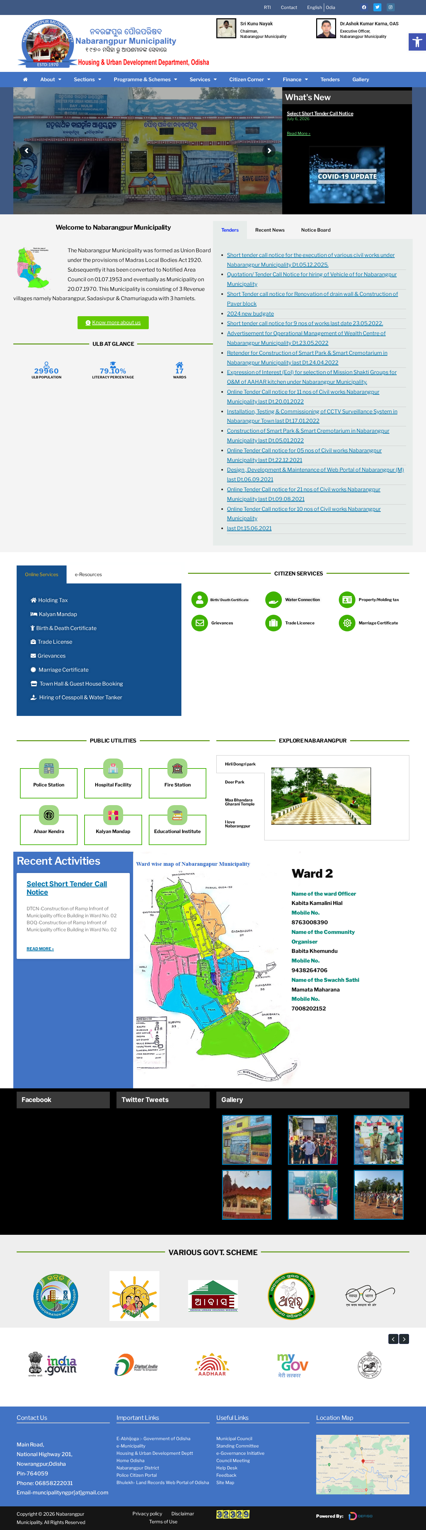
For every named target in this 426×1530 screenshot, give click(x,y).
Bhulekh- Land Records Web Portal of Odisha (162, 1482)
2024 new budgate (250, 314)
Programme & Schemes (142, 80)
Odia (330, 7)
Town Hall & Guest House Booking (81, 684)
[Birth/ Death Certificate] (199, 599)
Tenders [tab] (230, 230)
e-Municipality (130, 1445)
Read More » (299, 133)
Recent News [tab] (270, 230)
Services (200, 80)
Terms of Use (163, 1521)
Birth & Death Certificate (66, 628)
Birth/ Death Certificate (229, 600)
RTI (267, 7)
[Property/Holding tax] (347, 599)
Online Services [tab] (41, 574)
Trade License (55, 642)
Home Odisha (130, 1460)
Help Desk (226, 1467)
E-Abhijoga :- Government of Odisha (153, 1438)
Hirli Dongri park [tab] (240, 764)
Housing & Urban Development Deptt (154, 1453)
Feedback (226, 1475)
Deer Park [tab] (234, 781)
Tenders (330, 80)
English (314, 7)
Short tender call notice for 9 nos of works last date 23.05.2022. (305, 323)
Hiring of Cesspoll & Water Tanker (80, 697)
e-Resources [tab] (88, 574)
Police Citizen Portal (136, 1475)
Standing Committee (237, 1445)
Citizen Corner (246, 80)
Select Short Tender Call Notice (320, 113)
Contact (289, 7)
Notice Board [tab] (315, 230)
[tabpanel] (313, 392)
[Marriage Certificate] (347, 623)
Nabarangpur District (137, 1467)
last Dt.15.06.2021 (249, 528)
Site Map (225, 1482)
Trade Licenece (300, 622)
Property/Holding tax (379, 599)
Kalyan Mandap (58, 614)
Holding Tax (53, 600)
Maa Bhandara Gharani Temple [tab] (240, 801)
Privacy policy (147, 1513)
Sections (84, 80)
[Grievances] (199, 623)
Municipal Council (234, 1438)
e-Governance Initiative (240, 1453)
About (47, 80)
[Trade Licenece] (273, 623)
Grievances (52, 656)
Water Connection (302, 599)
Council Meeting (233, 1460)
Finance (292, 80)
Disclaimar (182, 1513)
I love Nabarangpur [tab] (237, 823)
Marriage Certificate (63, 670)
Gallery (360, 80)
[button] (417, 42)
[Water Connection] (273, 599)
